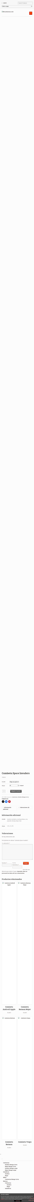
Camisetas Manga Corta (12, 1179)
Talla (3, 785)
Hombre (7, 1174)
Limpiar (22, 785)
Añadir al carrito (16, 791)
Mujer (6, 1175)
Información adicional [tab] (7, 808)
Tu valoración (6, 843)
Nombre (4, 863)
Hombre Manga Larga (11, 1168)
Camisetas (14, 797)
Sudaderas (6, 1172)
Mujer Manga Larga (10, 1170)
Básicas (5, 1181)
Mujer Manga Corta (10, 1166)
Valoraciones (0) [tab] (24, 807)
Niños (4, 1177)
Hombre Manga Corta (23, 797)
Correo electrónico (15, 863)
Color (3, 782)
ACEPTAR (18, 1200)
